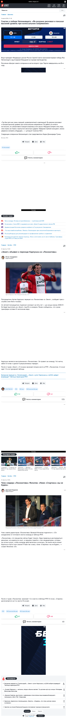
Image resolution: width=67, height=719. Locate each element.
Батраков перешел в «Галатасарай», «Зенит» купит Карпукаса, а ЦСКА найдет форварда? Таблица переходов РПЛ (30, 376)
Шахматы (10, 14)
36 (64, 690)
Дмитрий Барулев (12, 490)
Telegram (27, 141)
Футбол (10, 245)
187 (64, 684)
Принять (40, 715)
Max (44, 141)
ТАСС (7, 137)
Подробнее (31, 716)
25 (64, 696)
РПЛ (15, 245)
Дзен (36, 141)
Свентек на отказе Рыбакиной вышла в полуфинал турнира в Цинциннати (27, 707)
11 (64, 702)
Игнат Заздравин (11, 257)
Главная (3, 14)
